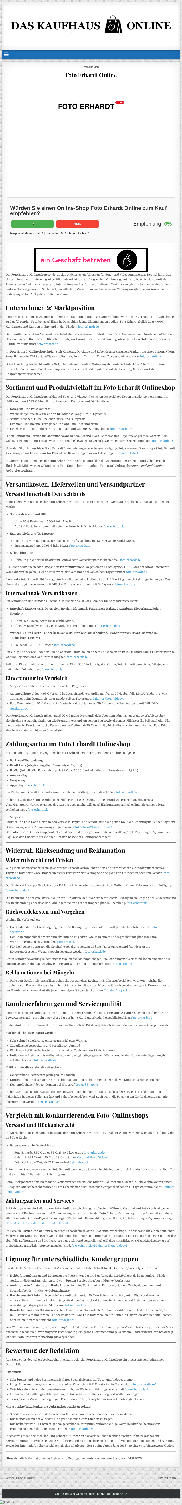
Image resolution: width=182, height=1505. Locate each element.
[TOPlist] (7, 1502)
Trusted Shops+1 (115, 990)
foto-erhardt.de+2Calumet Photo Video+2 (99, 1245)
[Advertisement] (91, 162)
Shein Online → (169, 1478)
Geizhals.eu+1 (78, 1162)
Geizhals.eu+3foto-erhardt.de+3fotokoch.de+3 (37, 1223)
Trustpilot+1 (124, 963)
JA (33, 224)
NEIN (77, 224)
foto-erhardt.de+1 (49, 344)
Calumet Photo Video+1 (108, 698)
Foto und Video (91, 67)
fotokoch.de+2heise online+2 (92, 827)
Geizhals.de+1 (19, 708)
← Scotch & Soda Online (18, 1478)
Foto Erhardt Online (91, 75)
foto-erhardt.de (88, 326)
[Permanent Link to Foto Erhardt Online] (91, 105)
